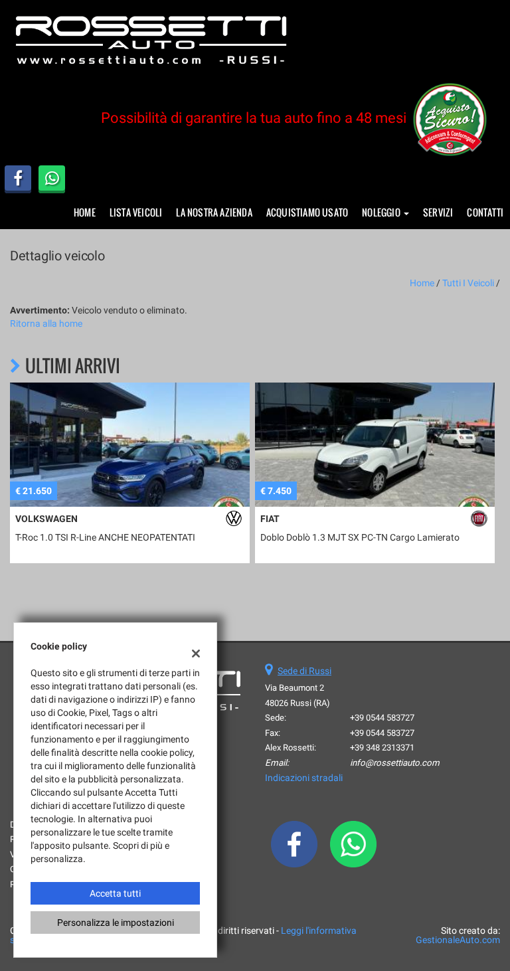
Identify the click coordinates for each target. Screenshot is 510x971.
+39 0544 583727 (382, 718)
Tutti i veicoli (468, 283)
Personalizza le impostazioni (115, 922)
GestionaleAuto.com (458, 939)
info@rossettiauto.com (395, 763)
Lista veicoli (136, 212)
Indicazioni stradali (304, 777)
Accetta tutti (115, 893)
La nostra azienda (214, 212)
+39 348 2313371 (382, 747)
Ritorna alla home (46, 323)
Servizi (438, 212)
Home (85, 212)
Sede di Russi (304, 670)
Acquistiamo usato (307, 212)
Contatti (485, 212)
